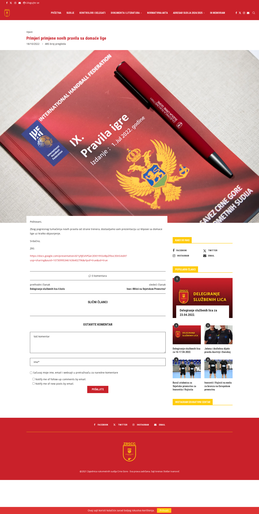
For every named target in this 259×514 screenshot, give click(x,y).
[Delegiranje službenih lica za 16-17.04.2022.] (187, 334)
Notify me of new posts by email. (54, 383)
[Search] (253, 13)
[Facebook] (6, 3)
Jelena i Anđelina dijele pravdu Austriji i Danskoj (217, 350)
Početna (56, 12)
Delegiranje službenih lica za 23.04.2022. (198, 312)
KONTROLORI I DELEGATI (92, 12)
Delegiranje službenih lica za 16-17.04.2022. (186, 350)
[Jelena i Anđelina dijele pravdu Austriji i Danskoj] (218, 334)
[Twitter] (11, 3)
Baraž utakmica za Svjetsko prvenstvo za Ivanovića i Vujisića (184, 386)
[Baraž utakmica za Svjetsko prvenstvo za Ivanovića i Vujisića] (187, 369)
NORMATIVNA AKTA (157, 12)
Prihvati (164, 510)
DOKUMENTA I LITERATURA (125, 12)
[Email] (19, 3)
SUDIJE (70, 12)
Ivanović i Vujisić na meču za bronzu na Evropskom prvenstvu (218, 386)
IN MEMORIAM (217, 12)
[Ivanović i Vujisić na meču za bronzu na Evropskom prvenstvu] (218, 369)
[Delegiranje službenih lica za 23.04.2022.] (203, 298)
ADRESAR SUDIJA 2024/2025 (187, 12)
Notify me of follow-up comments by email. (60, 379)
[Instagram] (15, 3)
